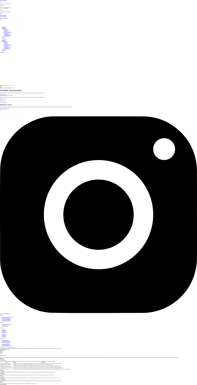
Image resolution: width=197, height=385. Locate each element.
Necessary (3, 359)
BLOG (3, 49)
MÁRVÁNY (6, 29)
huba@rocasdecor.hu (3, 15)
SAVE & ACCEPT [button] (3, 384)
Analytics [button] (1, 375)
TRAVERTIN (6, 31)
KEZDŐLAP (4, 26)
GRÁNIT (5, 30)
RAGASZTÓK (6, 35)
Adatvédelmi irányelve (5, 341)
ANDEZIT (6, 33)
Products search (2, 85)
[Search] (1, 86)
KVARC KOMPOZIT (7, 32)
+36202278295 (2, 11)
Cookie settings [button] (2, 349)
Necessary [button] (1, 358)
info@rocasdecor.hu (3, 16)
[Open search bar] (0, 84)
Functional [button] (1, 370)
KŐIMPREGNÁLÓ (7, 36)
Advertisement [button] (2, 378)
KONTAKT (4, 37)
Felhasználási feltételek (5, 340)
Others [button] (1, 381)
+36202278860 (7, 11)
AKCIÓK (3, 27)
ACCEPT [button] (7, 349)
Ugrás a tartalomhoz (3, 0)
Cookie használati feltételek (6, 342)
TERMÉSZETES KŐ (7, 34)
